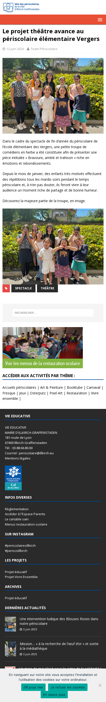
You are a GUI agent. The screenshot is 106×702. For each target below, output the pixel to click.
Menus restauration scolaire (26, 524)
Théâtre (47, 288)
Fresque (8, 393)
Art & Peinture (51, 387)
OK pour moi (33, 687)
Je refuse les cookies (68, 687)
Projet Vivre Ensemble (21, 577)
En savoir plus (54, 695)
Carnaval (93, 387)
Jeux (22, 393)
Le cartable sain (17, 519)
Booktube (75, 387)
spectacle (23, 288)
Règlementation (17, 509)
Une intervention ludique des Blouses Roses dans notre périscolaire (59, 621)
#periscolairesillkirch (20, 545)
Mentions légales (18, 458)
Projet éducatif (16, 572)
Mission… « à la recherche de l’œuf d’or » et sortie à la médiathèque (59, 645)
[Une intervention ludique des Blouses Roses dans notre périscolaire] (10, 629)
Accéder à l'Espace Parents (25, 514)
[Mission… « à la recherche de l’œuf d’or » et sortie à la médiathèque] (10, 654)
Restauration (77, 393)
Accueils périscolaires (19, 387)
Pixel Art (56, 393)
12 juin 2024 (15, 49)
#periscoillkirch (16, 550)
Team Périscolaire (44, 49)
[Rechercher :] (53, 313)
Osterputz (38, 393)
